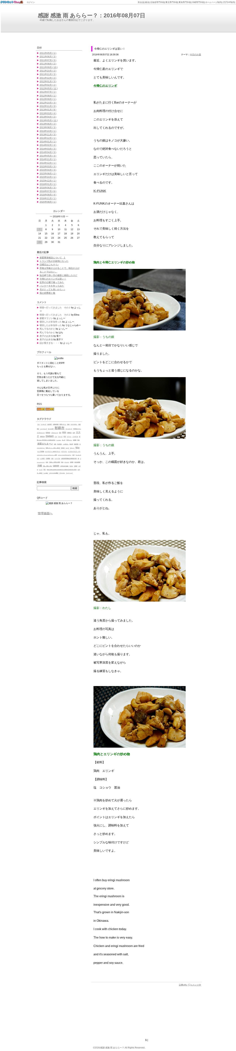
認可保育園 (77, 462)
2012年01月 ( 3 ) (48, 81)
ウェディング (69, 473)
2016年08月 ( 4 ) (48, 194)
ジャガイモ (75, 436)
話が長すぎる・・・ (50, 343)
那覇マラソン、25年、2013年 (53, 448)
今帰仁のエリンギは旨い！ (109, 48)
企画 (74, 432)
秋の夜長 (59, 444)
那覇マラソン (46, 318)
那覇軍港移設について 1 (52, 257)
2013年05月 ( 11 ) (49, 120)
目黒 (55, 444)
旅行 (45, 469)
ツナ (56, 436)
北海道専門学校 (157, 2)
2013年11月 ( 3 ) (48, 134)
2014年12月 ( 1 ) (48, 163)
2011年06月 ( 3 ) (48, 56)
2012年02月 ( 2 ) (48, 85)
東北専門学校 (171, 2)
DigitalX (50, 436)
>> (67, 216)
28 (39, 242)
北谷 (52, 458)
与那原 (75, 466)
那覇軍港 (48, 432)
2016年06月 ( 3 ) (48, 187)
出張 (47, 462)
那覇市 (60, 428)
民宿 (65, 436)
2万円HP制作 (229, 2)
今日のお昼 (195, 54)
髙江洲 (71, 444)
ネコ (38, 424)
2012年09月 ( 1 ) (48, 99)
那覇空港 (42, 436)
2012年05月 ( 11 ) (49, 88)
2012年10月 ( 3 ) (48, 102)
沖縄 (39, 465)
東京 (62, 462)
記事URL (183, 985)
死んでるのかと (47, 329)
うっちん (58, 440)
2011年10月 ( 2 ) (48, 71)
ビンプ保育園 (40, 451)
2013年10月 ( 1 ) (48, 131)
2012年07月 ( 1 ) (48, 92)
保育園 (74, 440)
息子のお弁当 (46, 336)
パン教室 (42, 458)
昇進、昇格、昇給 (47, 466)
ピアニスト (64, 451)
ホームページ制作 (213, 2)
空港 (73, 455)
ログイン (31, 2)
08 (61, 216)
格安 (78, 440)
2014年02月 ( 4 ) (48, 145)
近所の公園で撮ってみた (52, 282)
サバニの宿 (50, 428)
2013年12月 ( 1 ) (48, 138)
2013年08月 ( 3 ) (48, 127)
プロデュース (54, 432)
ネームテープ (69, 428)
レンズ (40, 469)
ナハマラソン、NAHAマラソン (52, 451)
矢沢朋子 (49, 424)
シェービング (43, 428)
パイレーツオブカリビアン (64, 455)
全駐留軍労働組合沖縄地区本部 (69, 458)
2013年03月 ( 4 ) (48, 113)
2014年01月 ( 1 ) (48, 141)
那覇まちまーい (45, 443)
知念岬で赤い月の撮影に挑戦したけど (58, 275)
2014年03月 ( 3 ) (48, 149)
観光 (68, 424)
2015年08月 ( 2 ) (48, 173)
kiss (77, 447)
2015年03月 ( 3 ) (48, 166)
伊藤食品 (69, 432)
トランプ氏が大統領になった (54, 261)
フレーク (60, 436)
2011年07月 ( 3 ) (48, 60)
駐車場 (63, 448)
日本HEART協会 (64, 466)
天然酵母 (48, 458)
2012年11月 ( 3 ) (48, 106)
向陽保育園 (55, 424)
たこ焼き (46, 473)
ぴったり (67, 462)
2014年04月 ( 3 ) (48, 152)
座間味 (71, 462)
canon (56, 465)
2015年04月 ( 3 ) (48, 170)
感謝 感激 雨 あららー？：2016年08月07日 (91, 15)
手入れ (71, 466)
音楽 (60, 432)
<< (51, 216)
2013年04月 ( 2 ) (48, 117)
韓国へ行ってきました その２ (55, 307)
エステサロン (74, 424)
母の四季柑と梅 (47, 293)
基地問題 (76, 444)
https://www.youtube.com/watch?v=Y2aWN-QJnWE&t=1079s (62, 469)
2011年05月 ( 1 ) (48, 53)
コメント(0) (195, 985)
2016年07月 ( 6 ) (48, 191)
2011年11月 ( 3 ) (48, 74)
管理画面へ (45, 513)
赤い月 (63, 440)
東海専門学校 (185, 2)
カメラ (67, 448)
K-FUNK (99, 191)
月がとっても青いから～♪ (52, 289)
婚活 (147, 2)
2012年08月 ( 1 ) (48, 95)
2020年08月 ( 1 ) (48, 202)
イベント (69, 436)
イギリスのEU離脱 (53, 473)
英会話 (141, 2)
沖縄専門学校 (198, 2)
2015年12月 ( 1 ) (48, 180)
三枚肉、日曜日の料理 (54, 462)
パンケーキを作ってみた (52, 286)
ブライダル (62, 473)
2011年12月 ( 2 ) (48, 78)
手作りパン (69, 440)
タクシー (72, 448)
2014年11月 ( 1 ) (48, 159)
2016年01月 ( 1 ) (48, 184)
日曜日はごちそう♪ (49, 264)
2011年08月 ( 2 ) (48, 64)
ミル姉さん (65, 444)
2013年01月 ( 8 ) (48, 109)
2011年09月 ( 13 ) (49, 67)
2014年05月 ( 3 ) (48, 156)
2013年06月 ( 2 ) (48, 124)
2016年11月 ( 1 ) (48, 198)
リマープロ (57, 458)
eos (64, 432)
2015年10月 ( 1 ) (48, 177)
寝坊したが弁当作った (51, 322)
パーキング (43, 424)
